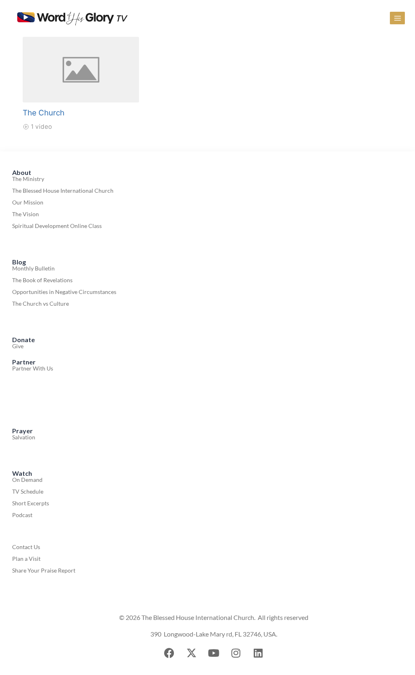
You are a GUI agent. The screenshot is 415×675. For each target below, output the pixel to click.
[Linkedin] (258, 653)
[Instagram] (236, 653)
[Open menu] (397, 18)
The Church (43, 112)
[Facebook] (169, 653)
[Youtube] (213, 653)
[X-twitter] (191, 653)
